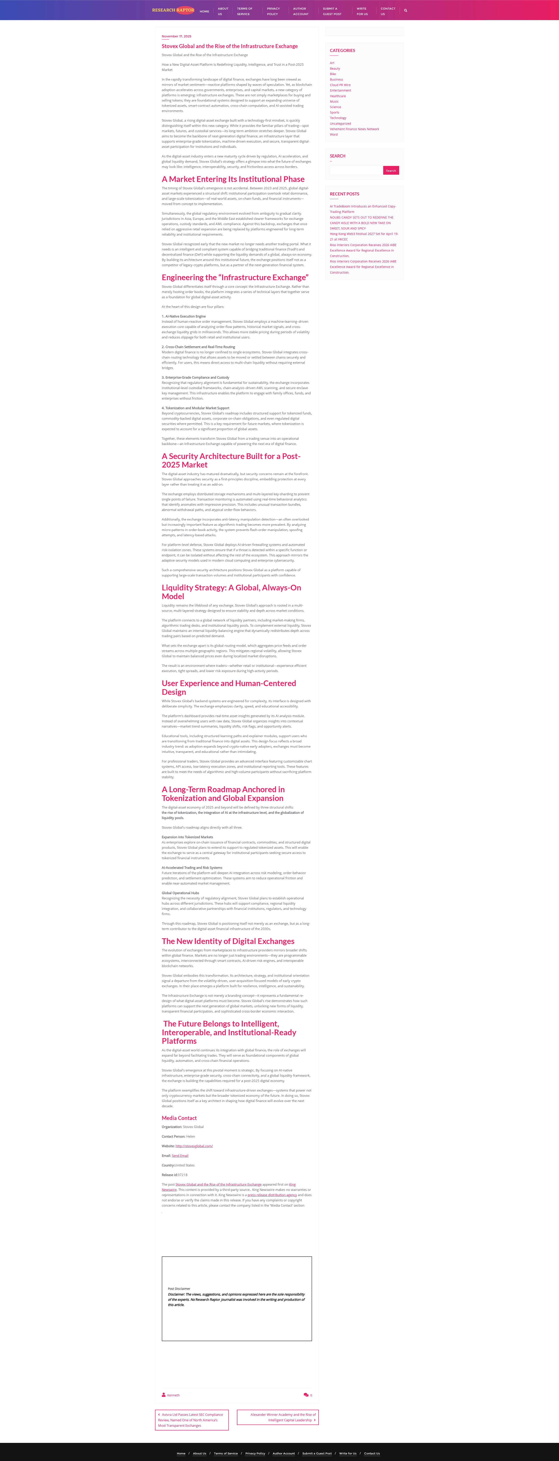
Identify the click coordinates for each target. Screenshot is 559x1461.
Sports (334, 112)
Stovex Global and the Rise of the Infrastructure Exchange (219, 1184)
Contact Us (372, 1453)
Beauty (335, 68)
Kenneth (173, 1395)
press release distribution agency (272, 1195)
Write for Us (348, 1453)
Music (334, 101)
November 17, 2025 (176, 36)
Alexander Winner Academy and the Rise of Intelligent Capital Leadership (283, 1417)
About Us (199, 1453)
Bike (333, 74)
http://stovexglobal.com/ (194, 1146)
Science (335, 107)
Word (334, 134)
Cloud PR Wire (340, 85)
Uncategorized (340, 123)
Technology (338, 118)
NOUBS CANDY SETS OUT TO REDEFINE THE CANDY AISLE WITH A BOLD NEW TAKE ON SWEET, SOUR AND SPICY (361, 222)
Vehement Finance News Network (354, 129)
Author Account (284, 1453)
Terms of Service (226, 1453)
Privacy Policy (255, 1453)
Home (181, 1453)
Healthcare (338, 96)
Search (337, 156)
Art (332, 63)
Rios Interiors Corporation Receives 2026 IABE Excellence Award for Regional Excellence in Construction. (363, 250)
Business (336, 79)
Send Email (180, 1155)
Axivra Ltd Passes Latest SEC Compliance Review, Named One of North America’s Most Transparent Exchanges (190, 1420)
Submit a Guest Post (317, 1453)
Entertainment (340, 90)
